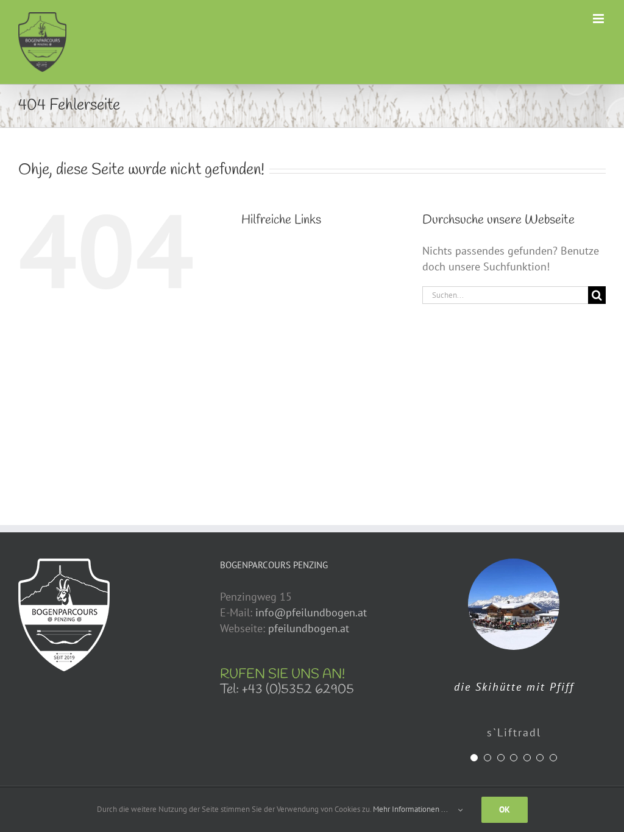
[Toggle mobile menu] (599, 18)
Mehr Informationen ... (410, 809)
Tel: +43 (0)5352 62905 (287, 689)
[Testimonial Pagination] (474, 757)
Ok (504, 809)
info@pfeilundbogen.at (311, 612)
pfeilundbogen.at (308, 628)
